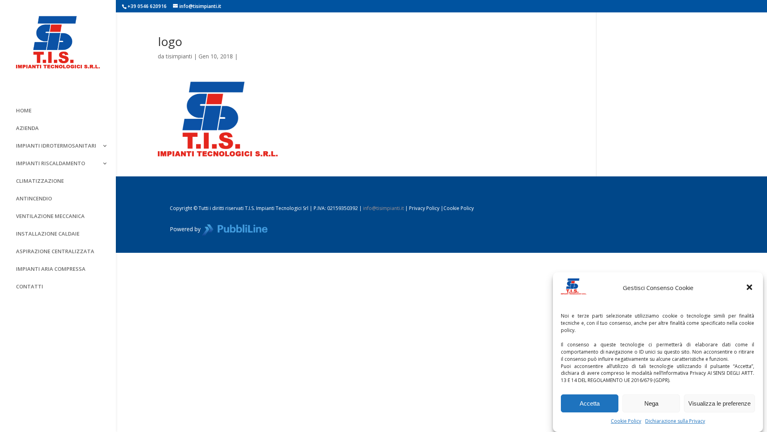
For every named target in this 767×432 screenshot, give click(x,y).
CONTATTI (29, 287)
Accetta (590, 403)
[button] (750, 288)
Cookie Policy (626, 421)
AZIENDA (27, 128)
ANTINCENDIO (34, 199)
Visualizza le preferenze (719, 403)
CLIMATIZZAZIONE (40, 181)
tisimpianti (179, 56)
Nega (651, 403)
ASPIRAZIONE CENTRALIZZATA (55, 251)
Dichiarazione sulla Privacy (675, 421)
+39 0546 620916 (147, 6)
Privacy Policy (424, 208)
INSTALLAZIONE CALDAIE (47, 234)
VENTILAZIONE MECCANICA (50, 216)
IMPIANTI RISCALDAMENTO (50, 163)
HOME (24, 111)
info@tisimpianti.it (383, 208)
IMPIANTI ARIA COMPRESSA (50, 269)
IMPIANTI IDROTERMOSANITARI (56, 146)
